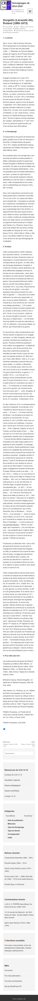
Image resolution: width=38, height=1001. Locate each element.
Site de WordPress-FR (13, 986)
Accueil (11, 917)
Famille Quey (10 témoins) (14, 884)
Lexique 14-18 (10, 796)
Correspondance (8, 30)
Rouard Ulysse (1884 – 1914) (16, 863)
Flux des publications (12, 975)
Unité (10, 837)
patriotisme (15, 32)
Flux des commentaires (13, 981)
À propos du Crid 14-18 (13, 774)
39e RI (31, 27)
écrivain (26, 30)
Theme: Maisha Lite (19, 999)
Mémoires (12, 823)
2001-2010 (25, 27)
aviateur (9, 28)
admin (17, 27)
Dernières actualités (16, 940)
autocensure (19, 30)
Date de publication (15, 820)
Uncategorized (13, 834)
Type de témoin (14, 830)
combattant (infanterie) (19, 28)
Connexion (9, 970)
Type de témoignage (16, 827)
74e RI (5, 28)
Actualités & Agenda (12, 780)
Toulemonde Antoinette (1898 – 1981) (19, 857)
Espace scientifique (12, 790)
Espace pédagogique (13, 785)
